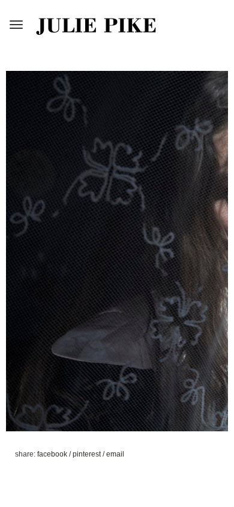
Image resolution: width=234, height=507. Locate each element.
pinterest (88, 454)
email (115, 454)
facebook (53, 454)
